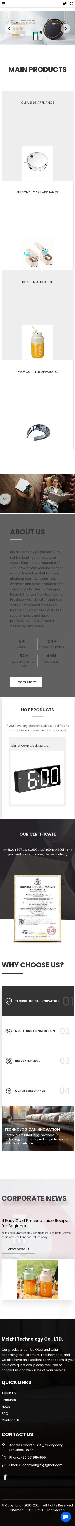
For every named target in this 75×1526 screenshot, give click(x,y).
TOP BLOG (35, 1510)
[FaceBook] (5, 1477)
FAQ (5, 1413)
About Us (9, 1393)
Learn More (26, 681)
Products (9, 1400)
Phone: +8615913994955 (27, 1457)
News (6, 1406)
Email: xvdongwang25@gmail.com (35, 1465)
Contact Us (10, 1420)
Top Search (55, 1510)
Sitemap (17, 1510)
